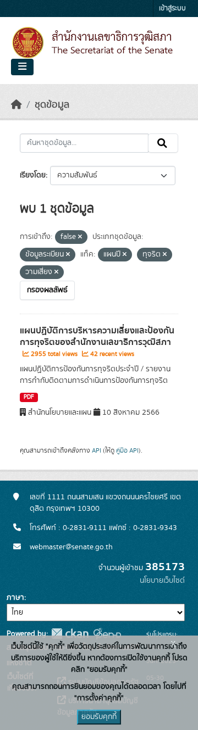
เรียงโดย (33, 175)
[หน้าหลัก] (16, 105)
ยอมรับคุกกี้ (99, 716)
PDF (29, 397)
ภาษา (15, 597)
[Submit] (163, 143)
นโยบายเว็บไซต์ (162, 580)
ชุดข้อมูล (52, 105)
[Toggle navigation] (22, 67)
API (96, 450)
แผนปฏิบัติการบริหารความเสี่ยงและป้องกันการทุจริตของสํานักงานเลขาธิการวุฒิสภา (97, 336)
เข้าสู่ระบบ (172, 8)
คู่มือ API (127, 450)
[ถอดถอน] (80, 237)
